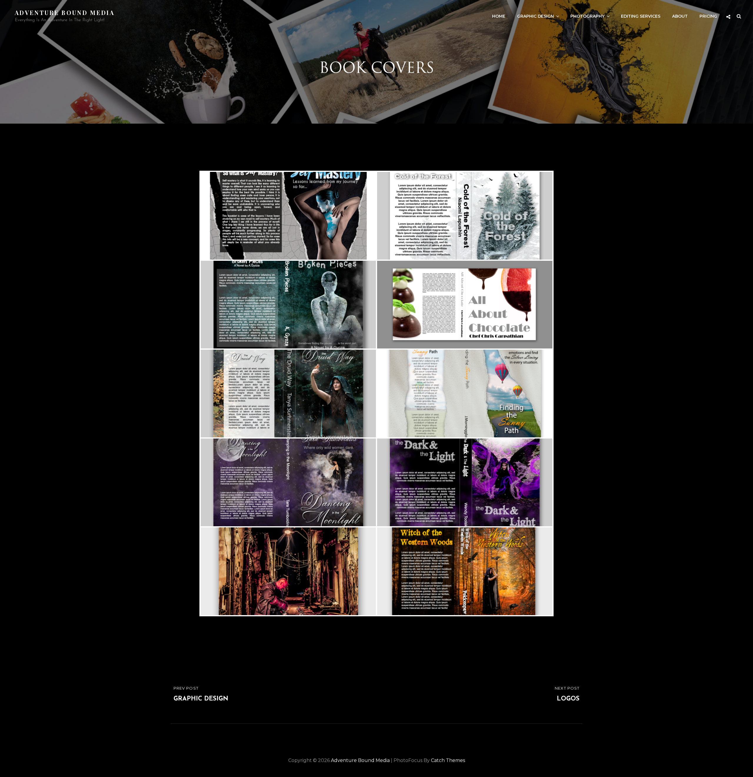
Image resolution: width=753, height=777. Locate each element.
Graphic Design (535, 16)
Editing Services (640, 16)
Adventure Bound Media (64, 12)
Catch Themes (448, 760)
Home (498, 16)
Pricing (708, 16)
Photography (587, 16)
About (680, 16)
